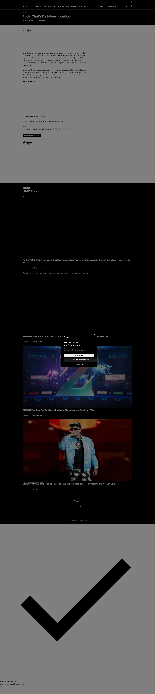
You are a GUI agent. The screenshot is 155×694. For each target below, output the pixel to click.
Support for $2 (79, 355)
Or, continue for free (79, 364)
